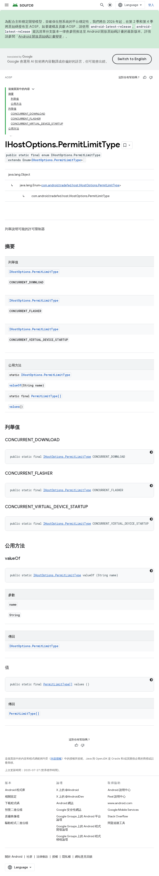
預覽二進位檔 (13, 810)
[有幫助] (145, 77)
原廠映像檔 (12, 816)
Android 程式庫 (15, 790)
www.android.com (120, 803)
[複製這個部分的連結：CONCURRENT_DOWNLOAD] (63, 440)
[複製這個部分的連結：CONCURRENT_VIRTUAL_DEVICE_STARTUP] (92, 507)
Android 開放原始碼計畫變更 (40, 36)
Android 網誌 (64, 803)
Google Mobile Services (123, 810)
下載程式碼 (12, 803)
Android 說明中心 (119, 790)
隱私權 (66, 856)
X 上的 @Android (67, 790)
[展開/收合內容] (33, 89)
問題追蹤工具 (116, 823)
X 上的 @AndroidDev (70, 796)
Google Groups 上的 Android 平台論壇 (78, 817)
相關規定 (11, 796)
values (14, 407)
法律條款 (42, 856)
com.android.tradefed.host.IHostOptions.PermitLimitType (80, 185)
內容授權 (56, 758)
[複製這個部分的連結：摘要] (19, 246)
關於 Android (13, 856)
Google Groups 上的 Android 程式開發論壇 (78, 827)
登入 (151, 5)
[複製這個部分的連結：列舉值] (24, 427)
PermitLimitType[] (46, 396)
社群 (29, 856)
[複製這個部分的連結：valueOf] (24, 558)
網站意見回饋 (83, 856)
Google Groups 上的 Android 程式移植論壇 (78, 837)
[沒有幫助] (151, 77)
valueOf (15, 385)
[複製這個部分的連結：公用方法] (29, 546)
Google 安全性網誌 (68, 810)
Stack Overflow (118, 816)
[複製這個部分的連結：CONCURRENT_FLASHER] (57, 473)
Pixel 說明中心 (117, 796)
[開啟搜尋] (102, 4)
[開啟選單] (6, 5)
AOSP (8, 77)
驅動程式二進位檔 (16, 823)
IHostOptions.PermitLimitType (56, 160)
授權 (55, 856)
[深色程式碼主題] (151, 452)
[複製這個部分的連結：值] (13, 667)
